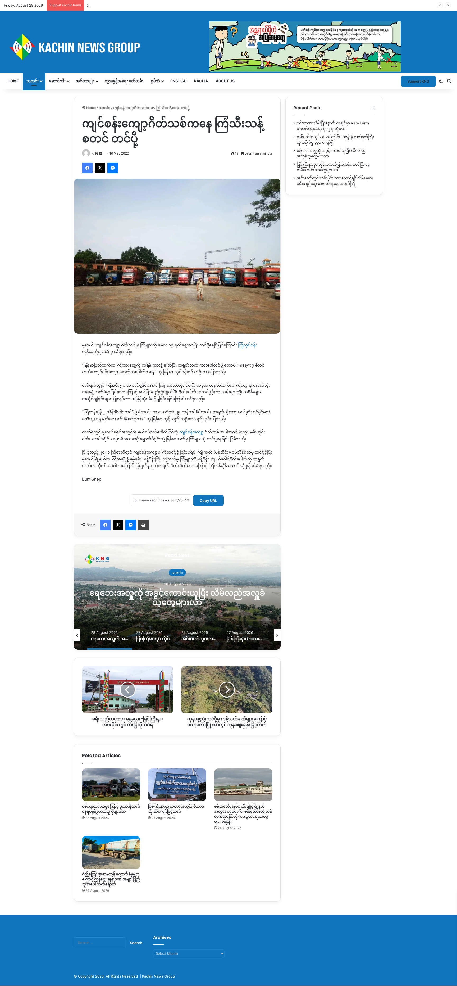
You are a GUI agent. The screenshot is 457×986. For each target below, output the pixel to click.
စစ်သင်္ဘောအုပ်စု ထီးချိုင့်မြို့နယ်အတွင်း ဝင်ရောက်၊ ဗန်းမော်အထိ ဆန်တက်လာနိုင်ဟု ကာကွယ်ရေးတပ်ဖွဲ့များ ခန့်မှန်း (243, 814)
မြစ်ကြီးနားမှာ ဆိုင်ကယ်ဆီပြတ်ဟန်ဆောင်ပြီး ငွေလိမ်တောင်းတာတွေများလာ (177, 597)
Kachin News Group (158, 976)
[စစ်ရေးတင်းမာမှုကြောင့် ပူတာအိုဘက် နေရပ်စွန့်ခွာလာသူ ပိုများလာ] (111, 784)
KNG (95, 153)
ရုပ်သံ (155, 81)
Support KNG (97, 5)
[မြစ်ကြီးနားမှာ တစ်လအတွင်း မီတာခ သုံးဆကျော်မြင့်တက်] (177, 784)
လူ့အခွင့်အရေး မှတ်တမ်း (124, 81)
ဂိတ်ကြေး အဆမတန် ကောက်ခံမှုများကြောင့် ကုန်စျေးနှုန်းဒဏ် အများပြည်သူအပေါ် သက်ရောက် (111, 879)
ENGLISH (178, 81)
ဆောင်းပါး (57, 81)
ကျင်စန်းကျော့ (191, 432)
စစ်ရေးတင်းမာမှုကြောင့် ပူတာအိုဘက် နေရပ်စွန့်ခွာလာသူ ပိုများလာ (111, 809)
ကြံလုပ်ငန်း (247, 344)
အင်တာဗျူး (85, 81)
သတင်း (32, 81)
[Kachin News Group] (202, 47)
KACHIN (201, 81)
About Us (225, 81)
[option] (177, 597)
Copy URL (208, 500)
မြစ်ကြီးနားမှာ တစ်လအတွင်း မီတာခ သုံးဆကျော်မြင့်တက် (176, 809)
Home (13, 81)
